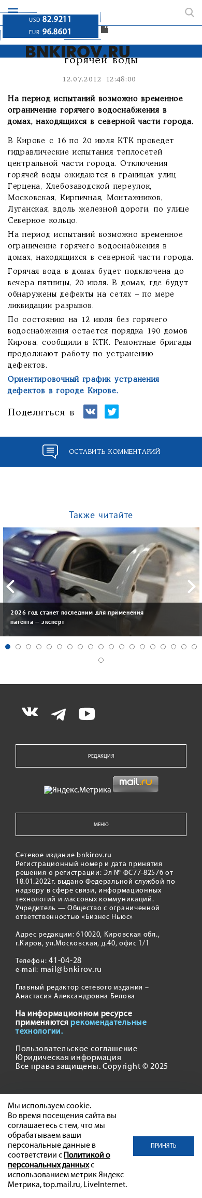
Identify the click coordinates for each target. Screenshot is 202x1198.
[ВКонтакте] (90, 416)
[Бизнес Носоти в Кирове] (70, 52)
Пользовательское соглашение (77, 1049)
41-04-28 (65, 961)
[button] (8, 647)
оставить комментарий (115, 452)
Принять (164, 1146)
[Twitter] (112, 416)
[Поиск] (189, 12)
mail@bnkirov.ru (71, 970)
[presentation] (10, 586)
